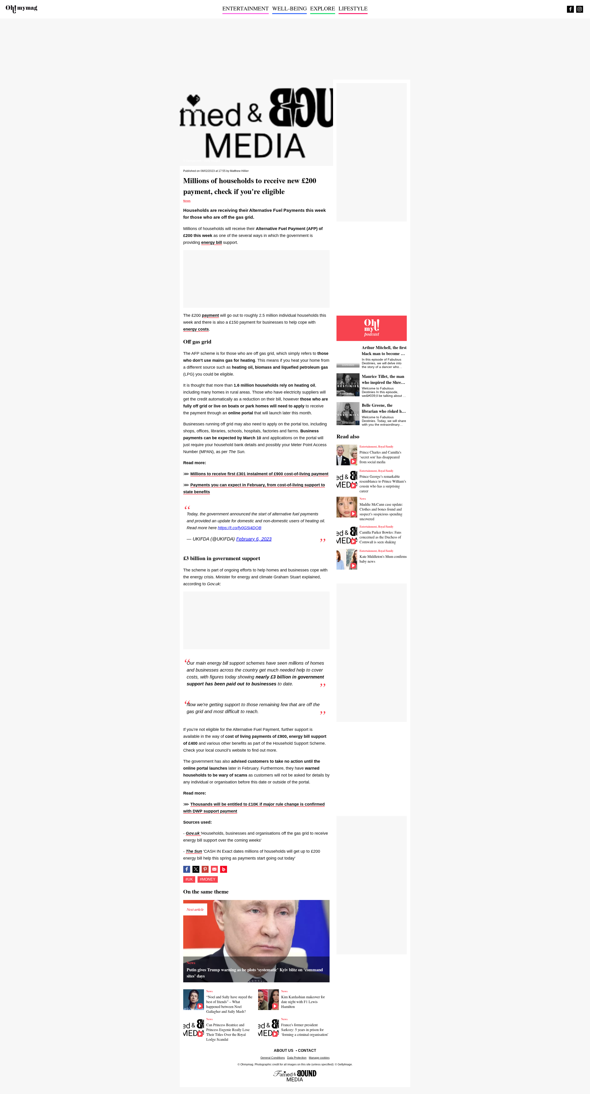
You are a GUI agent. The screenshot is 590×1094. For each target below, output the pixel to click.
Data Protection (297, 1057)
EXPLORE (322, 8)
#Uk (189, 879)
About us (283, 1050)
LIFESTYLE (353, 8)
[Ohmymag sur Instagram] (579, 9)
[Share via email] (214, 869)
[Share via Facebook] (186, 869)
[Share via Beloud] (223, 869)
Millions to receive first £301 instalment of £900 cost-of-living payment (259, 474)
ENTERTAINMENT (245, 8)
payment (210, 315)
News (187, 201)
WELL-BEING (289, 8)
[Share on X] (195, 869)
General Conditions (272, 1057)
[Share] (205, 869)
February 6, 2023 (253, 538)
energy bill (211, 242)
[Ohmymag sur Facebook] (570, 9)
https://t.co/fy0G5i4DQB (239, 528)
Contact (307, 1050)
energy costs (196, 329)
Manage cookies (319, 1057)
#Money (207, 879)
